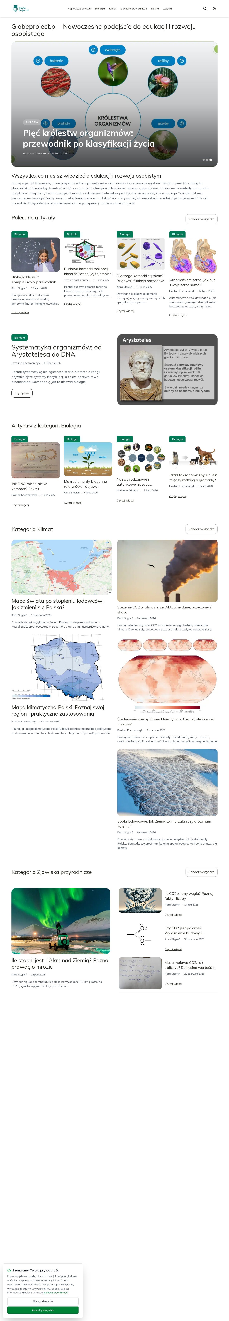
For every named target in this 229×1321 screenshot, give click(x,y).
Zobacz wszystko (202, 219)
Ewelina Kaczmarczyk (76, 280)
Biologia (100, 8)
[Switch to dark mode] (214, 8)
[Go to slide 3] (210, 160)
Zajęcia (167, 8)
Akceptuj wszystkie (43, 1310)
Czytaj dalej (22, 393)
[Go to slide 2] (207, 160)
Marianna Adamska (34, 153)
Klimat (112, 8)
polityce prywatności (56, 1292)
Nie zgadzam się (43, 1301)
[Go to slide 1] (204, 160)
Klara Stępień (19, 288)
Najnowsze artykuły (79, 8)
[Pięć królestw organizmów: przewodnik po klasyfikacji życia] (114, 104)
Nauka (155, 8)
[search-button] (205, 9)
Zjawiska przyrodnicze (133, 8)
